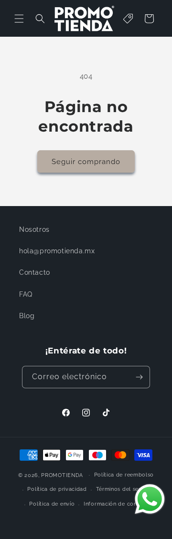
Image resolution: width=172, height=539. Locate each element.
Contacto (34, 272)
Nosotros (34, 229)
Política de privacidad (56, 489)
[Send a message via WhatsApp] (149, 499)
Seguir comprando (86, 161)
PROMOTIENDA (62, 475)
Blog (26, 316)
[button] (19, 18)
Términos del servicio (125, 489)
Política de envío (52, 504)
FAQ (25, 294)
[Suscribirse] (139, 377)
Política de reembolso (124, 475)
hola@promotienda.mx (57, 251)
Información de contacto (117, 504)
